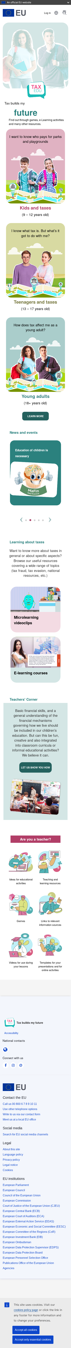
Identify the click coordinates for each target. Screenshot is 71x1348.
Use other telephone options (20, 1109)
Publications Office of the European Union (28, 1263)
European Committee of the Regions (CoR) (29, 1231)
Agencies (8, 1268)
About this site (11, 1149)
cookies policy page (26, 1309)
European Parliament (16, 1185)
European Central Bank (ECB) (21, 1211)
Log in (47, 13)
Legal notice (10, 1164)
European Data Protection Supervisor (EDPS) (31, 1247)
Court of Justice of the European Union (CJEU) (31, 1205)
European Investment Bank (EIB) (23, 1237)
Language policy (13, 1154)
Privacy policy (11, 1159)
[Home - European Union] (20, 13)
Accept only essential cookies (33, 1339)
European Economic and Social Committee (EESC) (34, 1226)
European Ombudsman (17, 1242)
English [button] (56, 13)
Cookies (8, 1170)
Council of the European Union (21, 1195)
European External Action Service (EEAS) (28, 1221)
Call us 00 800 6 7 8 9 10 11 (20, 1103)
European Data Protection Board (23, 1252)
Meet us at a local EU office (19, 1119)
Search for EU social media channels (25, 1134)
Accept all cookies (26, 1329)
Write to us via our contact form (21, 1114)
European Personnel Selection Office (25, 1257)
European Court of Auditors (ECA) (23, 1216)
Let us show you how (35, 767)
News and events (24, 432)
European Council (14, 1190)
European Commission (17, 1200)
